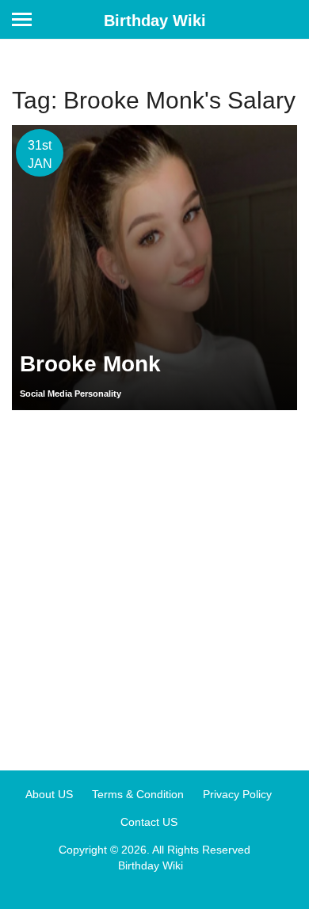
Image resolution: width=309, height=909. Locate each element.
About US (49, 794)
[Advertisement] (154, 584)
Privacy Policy (237, 794)
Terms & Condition (138, 794)
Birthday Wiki (155, 20)
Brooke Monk (90, 364)
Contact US (148, 822)
